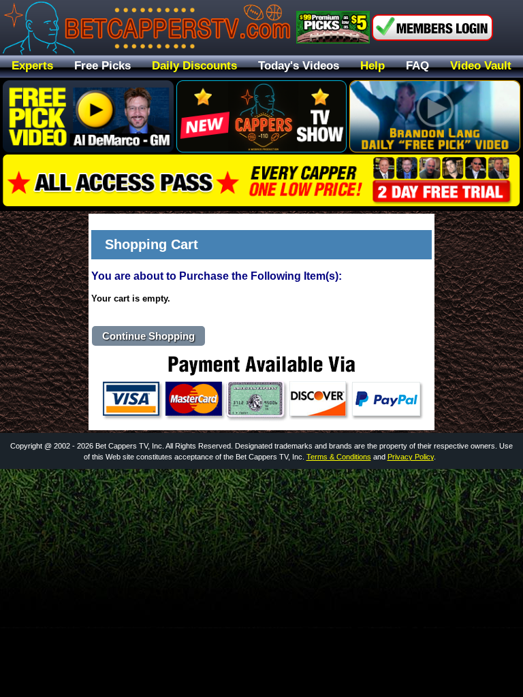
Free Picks (102, 66)
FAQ (417, 66)
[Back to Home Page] (147, 27)
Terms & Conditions (338, 457)
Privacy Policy (410, 457)
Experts (32, 66)
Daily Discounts (194, 66)
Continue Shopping (148, 336)
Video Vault (480, 66)
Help (372, 66)
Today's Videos (298, 66)
